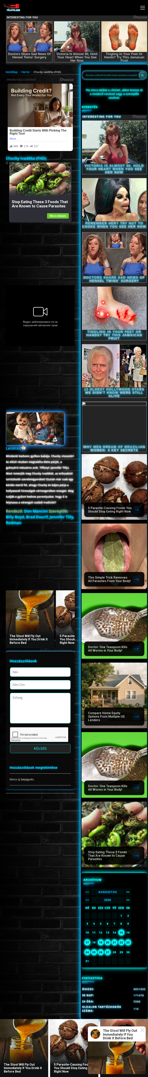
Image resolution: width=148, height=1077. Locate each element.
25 (94, 952)
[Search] (142, 75)
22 (121, 942)
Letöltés (13, 448)
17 (87, 942)
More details (58, 215)
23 (128, 942)
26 (101, 952)
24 (87, 952)
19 (101, 942)
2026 (107, 900)
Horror (25, 72)
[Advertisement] (40, 249)
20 (107, 942)
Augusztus (107, 892)
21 (114, 942)
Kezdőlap (12, 72)
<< (87, 892)
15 (121, 932)
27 (107, 952)
